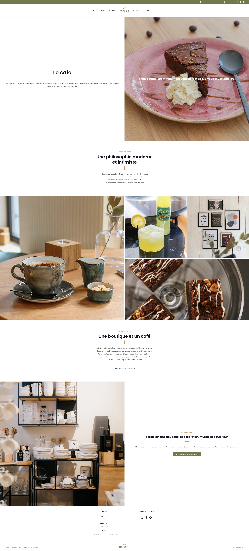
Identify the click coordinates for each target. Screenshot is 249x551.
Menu (103, 10)
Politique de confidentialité (103, 534)
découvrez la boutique (186, 454)
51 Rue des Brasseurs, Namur (211, 2)
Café (94, 10)
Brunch (103, 523)
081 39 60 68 (230, 2)
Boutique (112, 10)
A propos (137, 10)
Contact (147, 10)
